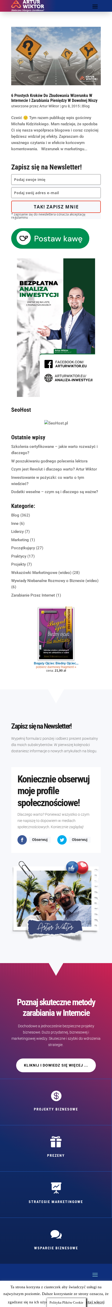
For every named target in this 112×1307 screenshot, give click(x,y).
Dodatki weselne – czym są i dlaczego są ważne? (54, 491)
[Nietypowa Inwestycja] (56, 395)
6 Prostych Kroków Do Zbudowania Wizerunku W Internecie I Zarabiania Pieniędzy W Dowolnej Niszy (54, 98)
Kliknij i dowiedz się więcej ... (56, 1065)
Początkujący (23, 548)
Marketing (20, 540)
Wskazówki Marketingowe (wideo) (41, 572)
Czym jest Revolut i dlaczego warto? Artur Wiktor (54, 469)
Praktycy (18, 556)
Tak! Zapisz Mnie (56, 207)
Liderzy (17, 531)
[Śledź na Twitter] (62, 840)
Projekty (18, 564)
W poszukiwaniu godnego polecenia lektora (49, 461)
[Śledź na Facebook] (22, 840)
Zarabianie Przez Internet (33, 595)
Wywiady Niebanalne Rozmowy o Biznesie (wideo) (54, 580)
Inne (14, 523)
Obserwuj (40, 840)
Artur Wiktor (49, 106)
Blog (86, 106)
